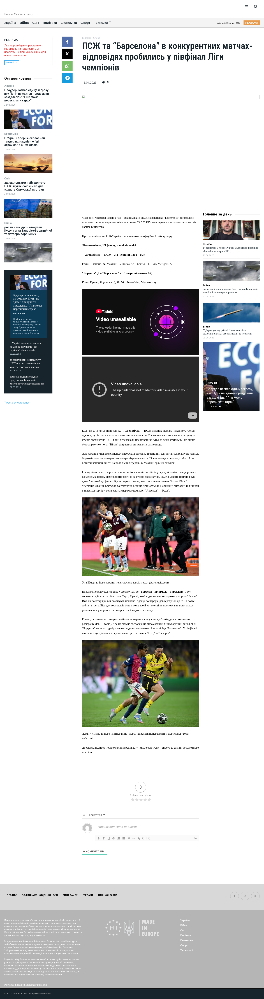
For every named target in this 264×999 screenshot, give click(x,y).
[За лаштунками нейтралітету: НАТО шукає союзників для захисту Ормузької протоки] (28, 208)
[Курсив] (103, 838)
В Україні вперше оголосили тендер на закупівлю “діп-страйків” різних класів (24, 141)
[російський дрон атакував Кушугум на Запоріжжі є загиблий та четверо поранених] (28, 252)
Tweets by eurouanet (16, 402)
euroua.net (19, 313)
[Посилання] (138, 838)
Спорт (96, 38)
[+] (148, 838)
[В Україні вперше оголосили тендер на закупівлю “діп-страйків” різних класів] (28, 163)
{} (143, 838)
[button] (256, 7)
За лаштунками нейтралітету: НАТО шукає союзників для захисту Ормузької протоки (25, 186)
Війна (8, 222)
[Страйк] (113, 838)
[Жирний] (98, 838)
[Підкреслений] (108, 838)
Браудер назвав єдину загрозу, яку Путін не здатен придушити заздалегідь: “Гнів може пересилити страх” (27, 302)
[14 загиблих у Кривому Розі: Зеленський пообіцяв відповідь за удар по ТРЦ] (231, 230)
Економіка (11, 133)
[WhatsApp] (67, 66)
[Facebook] (67, 42)
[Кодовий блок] (133, 838)
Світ (7, 178)
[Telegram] (67, 78)
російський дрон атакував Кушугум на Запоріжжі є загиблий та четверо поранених (28, 231)
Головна (86, 38)
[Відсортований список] (118, 838)
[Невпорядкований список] (123, 838)
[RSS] (245, 896)
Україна (9, 85)
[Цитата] (128, 838)
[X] (67, 54)
